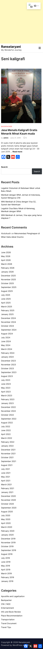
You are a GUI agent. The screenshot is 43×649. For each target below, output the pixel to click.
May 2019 (5, 566)
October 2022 (7, 415)
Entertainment (7, 608)
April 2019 (5, 569)
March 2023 (6, 395)
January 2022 (7, 446)
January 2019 (7, 581)
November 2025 (8, 279)
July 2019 (5, 558)
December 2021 (8, 449)
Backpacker (6, 126)
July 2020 (5, 515)
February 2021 (7, 488)
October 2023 (7, 368)
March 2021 (6, 484)
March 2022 (6, 438)
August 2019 (6, 554)
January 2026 (7, 272)
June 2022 (6, 430)
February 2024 (7, 353)
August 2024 (7, 333)
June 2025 (6, 299)
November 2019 (8, 542)
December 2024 (8, 318)
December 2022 (8, 407)
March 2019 (6, 573)
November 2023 (8, 364)
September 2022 (8, 419)
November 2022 (8, 411)
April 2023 (6, 391)
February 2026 (7, 268)
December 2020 (8, 496)
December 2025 (8, 275)
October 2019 (7, 546)
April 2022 (6, 434)
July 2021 (5, 469)
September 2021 (8, 461)
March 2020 (6, 527)
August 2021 (6, 465)
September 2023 (8, 372)
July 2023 (5, 380)
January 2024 (7, 357)
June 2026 (6, 252)
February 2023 (7, 399)
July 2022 (5, 426)
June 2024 (6, 341)
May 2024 (5, 345)
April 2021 (5, 480)
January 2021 (7, 492)
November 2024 (8, 322)
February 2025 (7, 310)
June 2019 (5, 562)
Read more (17, 151)
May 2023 (5, 388)
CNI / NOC (6, 604)
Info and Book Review (11, 612)
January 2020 (7, 535)
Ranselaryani (11, 46)
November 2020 (8, 500)
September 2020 (8, 507)
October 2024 (7, 326)
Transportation (7, 619)
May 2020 (5, 519)
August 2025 (7, 291)
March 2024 (6, 349)
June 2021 (5, 473)
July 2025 (5, 295)
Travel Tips (6, 627)
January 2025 (7, 314)
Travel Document (8, 623)
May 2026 (5, 256)
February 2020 (7, 531)
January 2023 (7, 403)
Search (4, 167)
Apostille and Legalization (12, 596)
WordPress (17, 645)
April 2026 (6, 260)
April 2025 (6, 302)
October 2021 (7, 457)
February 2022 (7, 442)
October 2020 (7, 504)
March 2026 (6, 264)
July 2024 (5, 337)
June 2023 (6, 384)
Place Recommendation (11, 615)
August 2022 (7, 422)
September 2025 (8, 287)
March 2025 (6, 306)
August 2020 (7, 511)
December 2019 (8, 538)
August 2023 (7, 376)
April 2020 (6, 523)
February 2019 (7, 577)
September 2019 (8, 550)
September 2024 (8, 330)
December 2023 (8, 360)
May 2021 (5, 477)
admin (5, 138)
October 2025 (7, 283)
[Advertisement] (21, 22)
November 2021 (8, 453)
